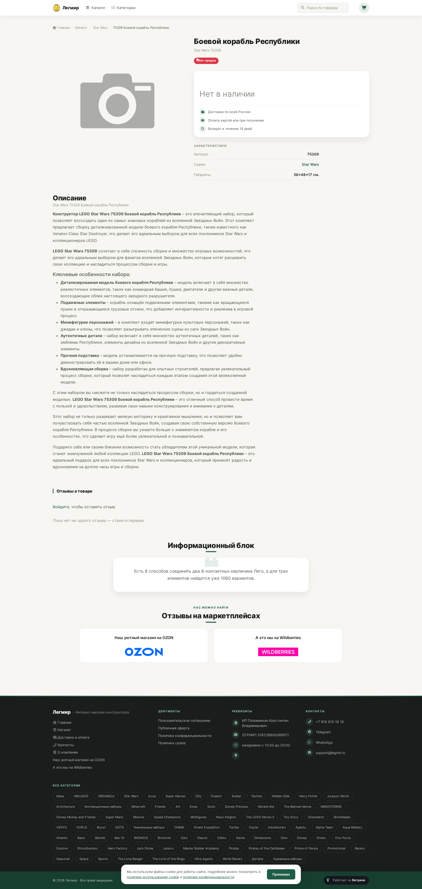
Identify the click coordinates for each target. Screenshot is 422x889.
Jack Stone (145, 848)
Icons (152, 796)
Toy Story (291, 817)
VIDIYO (61, 827)
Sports (103, 859)
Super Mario (114, 817)
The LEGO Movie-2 (260, 817)
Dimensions (262, 838)
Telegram (323, 732)
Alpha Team (324, 827)
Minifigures (198, 817)
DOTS (119, 827)
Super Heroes (176, 796)
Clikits (221, 838)
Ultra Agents (203, 859)
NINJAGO (81, 796)
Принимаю (281, 874)
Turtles (234, 827)
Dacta (240, 838)
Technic (256, 796)
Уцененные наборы (287, 859)
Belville (100, 838)
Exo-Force (343, 838)
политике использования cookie (153, 877)
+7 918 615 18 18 (330, 722)
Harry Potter (308, 796)
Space (83, 859)
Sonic (211, 806)
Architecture (65, 806)
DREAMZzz (106, 796)
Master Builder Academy (201, 848)
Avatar (236, 796)
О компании (67, 752)
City (198, 796)
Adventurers (277, 827)
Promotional (336, 848)
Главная (64, 722)
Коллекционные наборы (103, 806)
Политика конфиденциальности (184, 736)
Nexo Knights (226, 817)
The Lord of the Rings (168, 859)
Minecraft (138, 806)
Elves (194, 806)
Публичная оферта (174, 728)
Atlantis (62, 838)
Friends (160, 806)
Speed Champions (167, 817)
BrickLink (164, 838)
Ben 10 (119, 838)
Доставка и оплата (73, 737)
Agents (300, 827)
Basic (81, 838)
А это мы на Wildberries (72, 767)
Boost (101, 827)
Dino (284, 838)
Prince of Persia (306, 848)
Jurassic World (338, 796)
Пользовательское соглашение (184, 720)
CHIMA (179, 827)
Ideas (60, 796)
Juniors (168, 848)
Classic (202, 838)
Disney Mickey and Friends (76, 817)
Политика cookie (172, 743)
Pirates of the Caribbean (267, 848)
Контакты (65, 745)
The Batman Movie (297, 806)
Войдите (61, 506)
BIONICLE (141, 838)
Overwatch (316, 817)
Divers (321, 838)
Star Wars (310, 164)
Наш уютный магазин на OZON (79, 760)
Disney (302, 838)
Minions (138, 817)
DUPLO (82, 827)
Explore (62, 848)
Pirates (234, 848)
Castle (253, 827)
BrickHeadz (342, 817)
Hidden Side (280, 796)
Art (178, 806)
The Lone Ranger (130, 859)
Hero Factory (117, 848)
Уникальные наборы (149, 827)
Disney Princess (236, 806)
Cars (184, 838)
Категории (126, 8)
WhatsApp (324, 742)
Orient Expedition (207, 827)
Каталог (99, 8)
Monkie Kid (266, 806)
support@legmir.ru (330, 753)
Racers (360, 848)
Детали (257, 859)
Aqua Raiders (352, 827)
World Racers (232, 859)
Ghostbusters (87, 848)
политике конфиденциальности (208, 877)
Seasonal (63, 859)
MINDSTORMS (331, 806)
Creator (216, 796)
